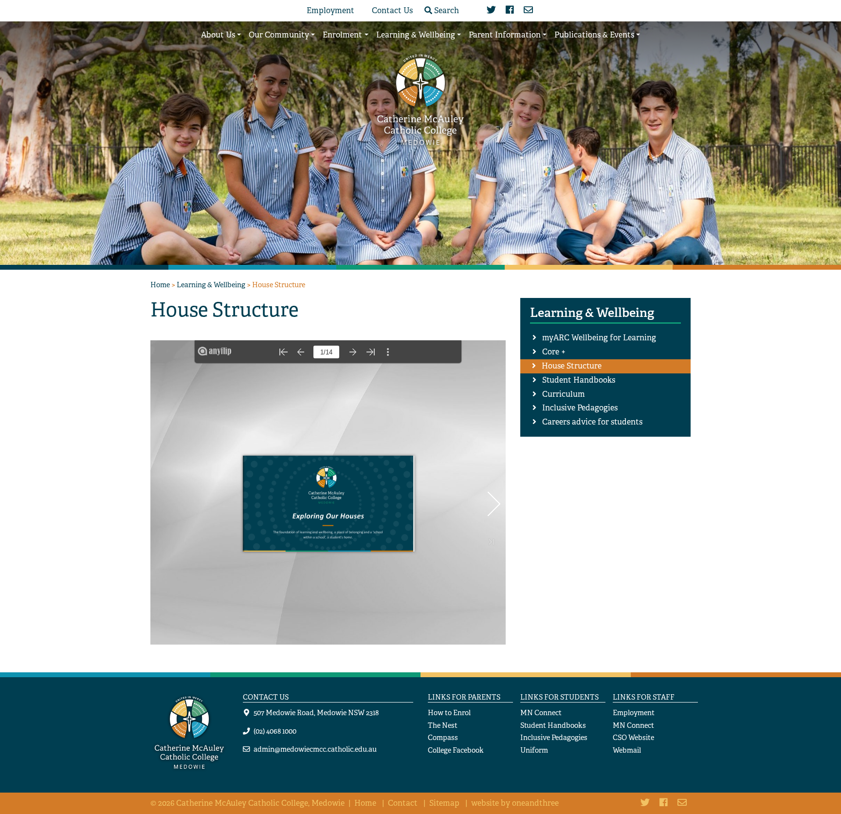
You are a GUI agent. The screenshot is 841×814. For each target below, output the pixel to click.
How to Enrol (449, 712)
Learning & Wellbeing (211, 284)
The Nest (442, 725)
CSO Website (633, 737)
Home (160, 284)
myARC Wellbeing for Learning (599, 338)
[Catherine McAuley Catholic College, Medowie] (420, 98)
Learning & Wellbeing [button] (415, 35)
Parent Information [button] (505, 35)
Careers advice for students (592, 422)
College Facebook (456, 750)
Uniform (534, 750)
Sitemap (444, 803)
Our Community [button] (279, 35)
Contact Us (392, 10)
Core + (554, 352)
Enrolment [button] (342, 35)
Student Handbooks (578, 380)
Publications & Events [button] (594, 35)
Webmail (627, 750)
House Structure (572, 366)
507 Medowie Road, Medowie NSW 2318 (316, 712)
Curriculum (563, 394)
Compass (443, 737)
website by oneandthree (515, 803)
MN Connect (541, 712)
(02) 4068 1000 (275, 731)
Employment (330, 10)
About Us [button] (218, 35)
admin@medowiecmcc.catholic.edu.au (315, 749)
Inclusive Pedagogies (580, 408)
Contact (403, 803)
